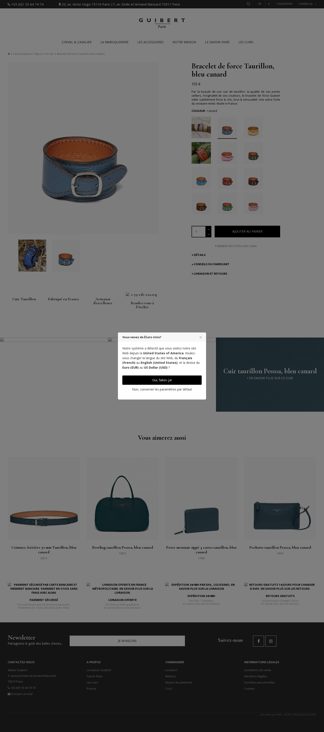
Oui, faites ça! (162, 380)
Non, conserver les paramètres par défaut (162, 389)
